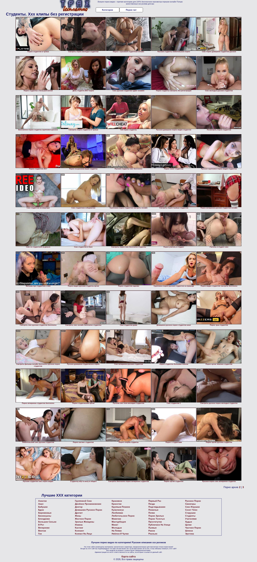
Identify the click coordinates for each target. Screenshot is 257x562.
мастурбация (119, 522)
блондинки (44, 519)
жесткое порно (83, 519)
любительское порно (123, 516)
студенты (190, 516)
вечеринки (44, 528)
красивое (117, 501)
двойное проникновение (88, 504)
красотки (117, 504)
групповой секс (83, 501)
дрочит (79, 513)
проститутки (155, 522)
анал (40, 504)
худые (188, 522)
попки (151, 513)
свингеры (190, 504)
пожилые (153, 510)
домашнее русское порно (88, 510)
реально (152, 533)
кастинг (79, 528)
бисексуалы (44, 516)
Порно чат (131, 10)
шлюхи (189, 530)
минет (115, 525)
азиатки (42, 501)
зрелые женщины (84, 522)
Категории (107, 10)
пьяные (152, 528)
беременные (44, 513)
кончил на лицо (83, 533)
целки (188, 525)
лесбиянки (117, 513)
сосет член (191, 510)
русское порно (193, 501)
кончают (79, 530)
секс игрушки (192, 507)
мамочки (116, 519)
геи (40, 533)
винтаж (42, 530)
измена (79, 525)
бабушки (43, 507)
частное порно (193, 528)
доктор (79, 507)
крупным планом (121, 507)
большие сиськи (47, 522)
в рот (41, 525)
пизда (151, 504)
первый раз (154, 501)
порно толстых (156, 519)
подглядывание (156, 507)
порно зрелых (156, 516)
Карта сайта (129, 556)
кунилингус (118, 510)
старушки (190, 513)
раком (151, 530)
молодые (117, 528)
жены (78, 516)
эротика (189, 533)
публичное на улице (159, 525)
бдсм (41, 510)
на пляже (117, 530)
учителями (191, 519)
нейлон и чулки (120, 533)
